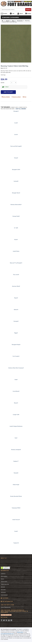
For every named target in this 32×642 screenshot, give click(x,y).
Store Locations (4, 576)
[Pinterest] (11, 620)
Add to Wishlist (6, 96)
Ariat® (16, 379)
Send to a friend (17, 96)
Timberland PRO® (16, 508)
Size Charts (3, 589)
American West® (16, 286)
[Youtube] (9, 620)
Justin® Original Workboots (16, 426)
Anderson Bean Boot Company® (16, 367)
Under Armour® (16, 519)
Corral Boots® (16, 391)
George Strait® (16, 216)
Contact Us (3, 573)
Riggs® (16, 332)
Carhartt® (16, 181)
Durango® (16, 321)
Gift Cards (3, 586)
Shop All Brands (21, 108)
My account (4, 598)
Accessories (20, 20)
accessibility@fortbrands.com (7, 633)
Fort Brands (31, 1)
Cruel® (16, 122)
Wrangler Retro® (16, 192)
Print (25, 96)
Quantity (3, 82)
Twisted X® (16, 543)
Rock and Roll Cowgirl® (16, 146)
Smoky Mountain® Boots (16, 496)
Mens (13, 20)
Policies (2, 578)
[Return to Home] (2, 20)
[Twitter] (4, 620)
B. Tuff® (16, 227)
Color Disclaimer (4, 594)
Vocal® (16, 531)
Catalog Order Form (5, 584)
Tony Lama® (16, 274)
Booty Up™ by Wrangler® (16, 262)
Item (2, 68)
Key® (16, 438)
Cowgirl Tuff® (16, 414)
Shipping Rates (4, 581)
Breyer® (16, 402)
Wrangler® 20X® (16, 169)
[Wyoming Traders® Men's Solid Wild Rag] (16, 43)
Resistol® (16, 473)
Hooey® (16, 157)
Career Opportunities (6, 607)
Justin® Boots (16, 251)
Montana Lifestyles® (16, 449)
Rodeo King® (16, 484)
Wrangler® (16, 111)
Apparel (7, 20)
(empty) (29, 13)
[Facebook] (1, 620)
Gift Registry (3, 592)
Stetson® (16, 309)
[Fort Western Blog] (6, 620)
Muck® (16, 239)
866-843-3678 (20, 632)
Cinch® (16, 134)
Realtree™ (16, 461)
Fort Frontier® (16, 356)
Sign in (21, 13)
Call (13, 13)
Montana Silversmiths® (16, 204)
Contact (5, 13)
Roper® (16, 297)
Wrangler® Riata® (16, 344)
